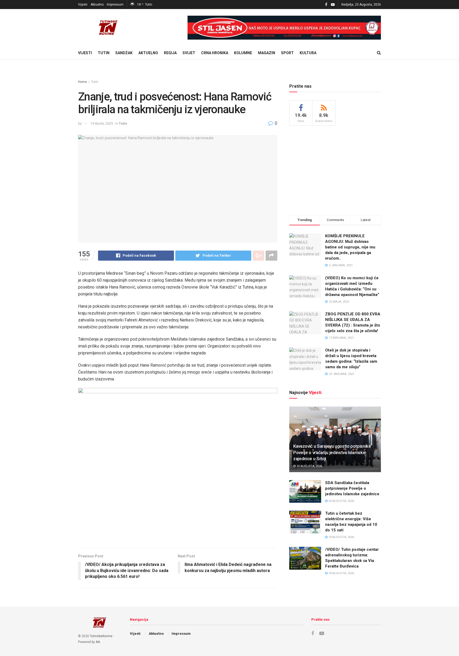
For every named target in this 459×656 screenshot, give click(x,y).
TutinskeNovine (101, 636)
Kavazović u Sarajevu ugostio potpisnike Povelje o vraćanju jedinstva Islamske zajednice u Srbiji (332, 452)
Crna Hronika (214, 53)
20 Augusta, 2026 (309, 466)
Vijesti (82, 4)
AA (98, 642)
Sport (287, 53)
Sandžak (124, 53)
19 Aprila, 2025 (101, 123)
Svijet (188, 53)
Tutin (103, 53)
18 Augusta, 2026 (341, 537)
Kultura (308, 53)
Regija (170, 53)
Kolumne (243, 53)
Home (82, 82)
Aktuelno (97, 4)
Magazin (266, 53)
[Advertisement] (335, 169)
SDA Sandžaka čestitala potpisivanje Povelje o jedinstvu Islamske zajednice (352, 488)
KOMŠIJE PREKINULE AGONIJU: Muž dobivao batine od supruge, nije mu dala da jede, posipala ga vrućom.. (350, 247)
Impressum (115, 4)
